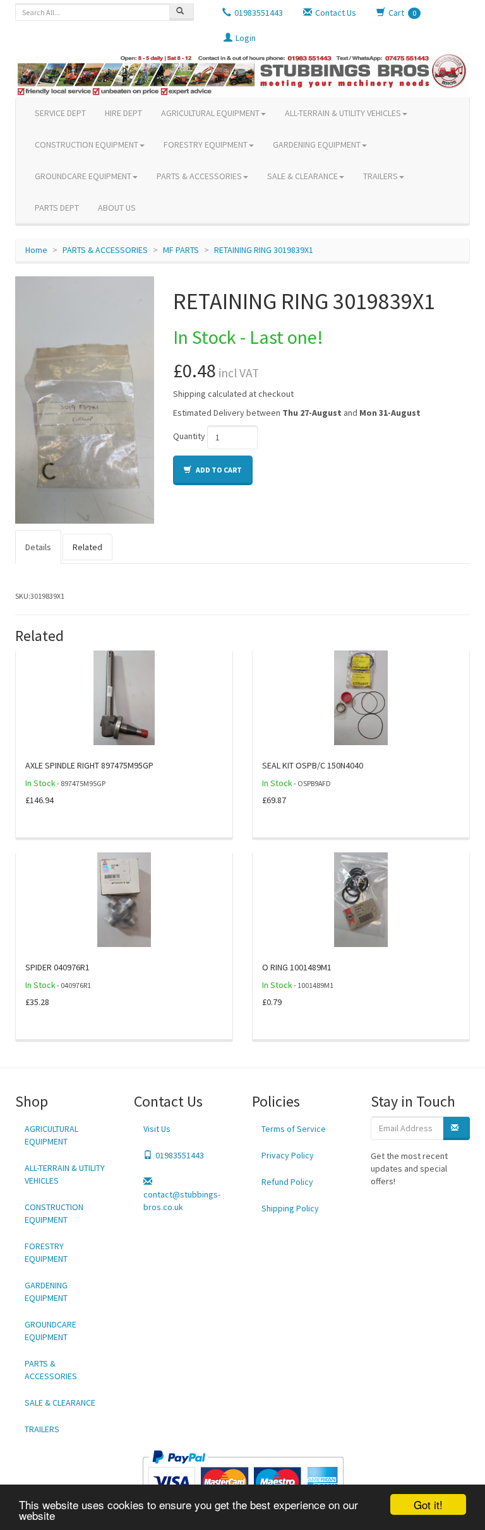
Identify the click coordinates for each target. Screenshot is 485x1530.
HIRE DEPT (123, 113)
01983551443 (179, 1155)
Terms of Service (293, 1128)
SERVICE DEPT (60, 113)
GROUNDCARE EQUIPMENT (83, 176)
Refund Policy (287, 1181)
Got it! (428, 1504)
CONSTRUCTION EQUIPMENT (86, 144)
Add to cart (218, 469)
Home (36, 250)
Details (38, 547)
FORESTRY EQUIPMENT (206, 144)
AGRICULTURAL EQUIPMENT (210, 113)
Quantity (189, 436)
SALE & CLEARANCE (302, 176)
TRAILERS (380, 176)
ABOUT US (117, 207)
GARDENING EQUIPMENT (317, 144)
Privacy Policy (287, 1155)
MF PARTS (181, 250)
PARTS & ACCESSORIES (199, 176)
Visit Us (157, 1128)
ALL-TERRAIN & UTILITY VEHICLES (343, 113)
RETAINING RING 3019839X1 (263, 250)
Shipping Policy (290, 1208)
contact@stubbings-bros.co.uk (181, 1201)
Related (87, 547)
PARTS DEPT (57, 207)
